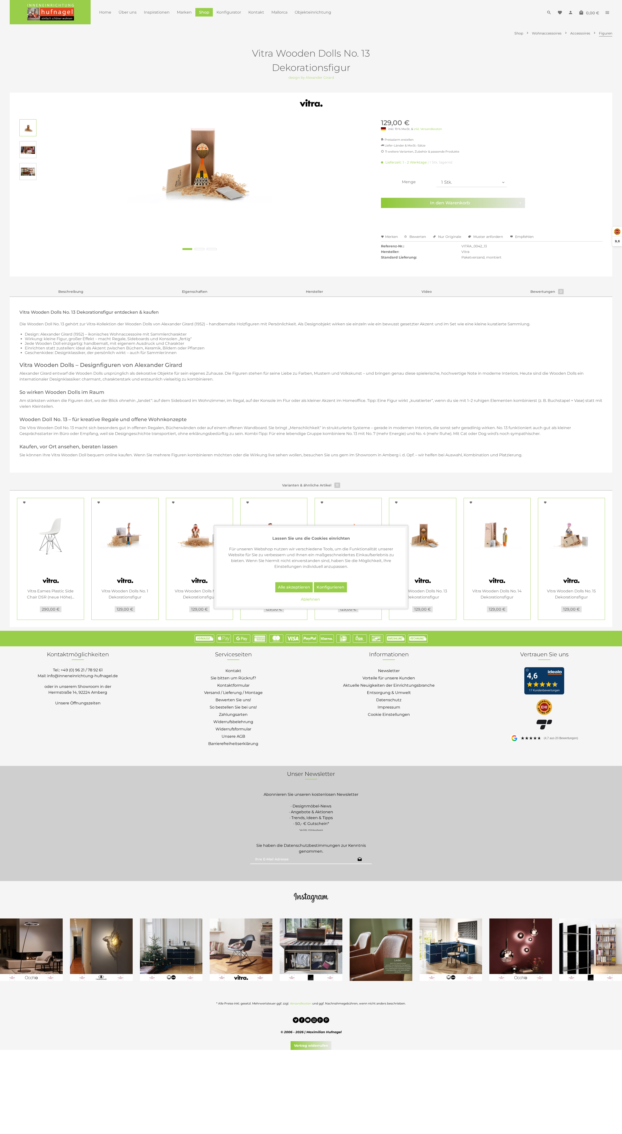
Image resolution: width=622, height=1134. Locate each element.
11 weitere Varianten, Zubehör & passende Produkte (422, 151)
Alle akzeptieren (294, 587)
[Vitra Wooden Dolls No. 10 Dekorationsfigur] (199, 534)
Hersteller (314, 291)
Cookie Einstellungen (389, 714)
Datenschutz (388, 700)
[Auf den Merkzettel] (25, 502)
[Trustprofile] (544, 707)
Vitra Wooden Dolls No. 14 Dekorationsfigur (497, 594)
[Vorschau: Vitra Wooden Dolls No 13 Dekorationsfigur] (27, 127)
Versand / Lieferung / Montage (233, 692)
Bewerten (417, 236)
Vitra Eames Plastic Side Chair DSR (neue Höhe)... (50, 594)
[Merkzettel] (560, 12)
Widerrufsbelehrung (233, 721)
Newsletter (389, 670)
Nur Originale (449, 236)
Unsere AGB (233, 736)
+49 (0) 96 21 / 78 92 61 (82, 670)
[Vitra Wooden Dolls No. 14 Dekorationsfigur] (497, 534)
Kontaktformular (233, 685)
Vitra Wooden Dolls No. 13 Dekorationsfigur (422, 594)
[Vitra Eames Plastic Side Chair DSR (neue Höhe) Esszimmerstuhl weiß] (50, 534)
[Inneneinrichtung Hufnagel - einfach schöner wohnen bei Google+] (320, 1020)
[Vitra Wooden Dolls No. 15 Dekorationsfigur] (571, 534)
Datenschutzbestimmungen (312, 845)
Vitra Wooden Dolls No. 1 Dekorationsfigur (125, 594)
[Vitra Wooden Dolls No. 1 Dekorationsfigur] (125, 534)
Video (427, 291)
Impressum (389, 707)
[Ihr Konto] (570, 12)
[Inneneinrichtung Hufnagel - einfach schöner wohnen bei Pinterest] (326, 1020)
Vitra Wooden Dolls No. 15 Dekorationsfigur (571, 594)
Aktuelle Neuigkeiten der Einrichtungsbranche (389, 685)
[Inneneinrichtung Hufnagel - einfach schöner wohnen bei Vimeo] (296, 1020)
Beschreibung (70, 291)
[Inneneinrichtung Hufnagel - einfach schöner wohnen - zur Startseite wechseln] (50, 12)
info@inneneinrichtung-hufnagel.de (82, 676)
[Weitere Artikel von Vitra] (311, 103)
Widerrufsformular (233, 729)
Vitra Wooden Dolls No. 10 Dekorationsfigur (199, 594)
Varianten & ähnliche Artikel (310, 485)
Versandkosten (300, 1003)
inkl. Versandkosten (428, 129)
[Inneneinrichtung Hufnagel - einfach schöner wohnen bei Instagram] (314, 1020)
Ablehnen (310, 599)
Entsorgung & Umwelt (389, 692)
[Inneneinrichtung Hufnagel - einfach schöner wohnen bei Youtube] (308, 1020)
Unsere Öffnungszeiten (78, 703)
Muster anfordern (488, 236)
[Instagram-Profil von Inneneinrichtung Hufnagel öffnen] (311, 897)
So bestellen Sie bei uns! (233, 707)
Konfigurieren (330, 587)
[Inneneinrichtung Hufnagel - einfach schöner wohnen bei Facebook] (302, 1020)
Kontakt (233, 670)
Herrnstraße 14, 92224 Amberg (77, 692)
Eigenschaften (194, 291)
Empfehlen (524, 236)
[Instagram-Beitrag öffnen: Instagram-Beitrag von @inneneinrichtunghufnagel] (451, 949)
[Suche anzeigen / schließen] (549, 12)
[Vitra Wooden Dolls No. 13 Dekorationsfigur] (422, 534)
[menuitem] (105, 12)
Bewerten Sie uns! (233, 700)
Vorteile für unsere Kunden (389, 678)
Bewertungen (546, 291)
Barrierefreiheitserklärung (233, 743)
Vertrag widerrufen (311, 1045)
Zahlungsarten (233, 714)
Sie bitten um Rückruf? (233, 678)
